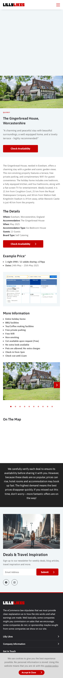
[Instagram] (15, 582)
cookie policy (51, 666)
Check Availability (20, 148)
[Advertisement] (31, 45)
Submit (44, 572)
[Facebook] (7, 582)
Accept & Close (29, 672)
